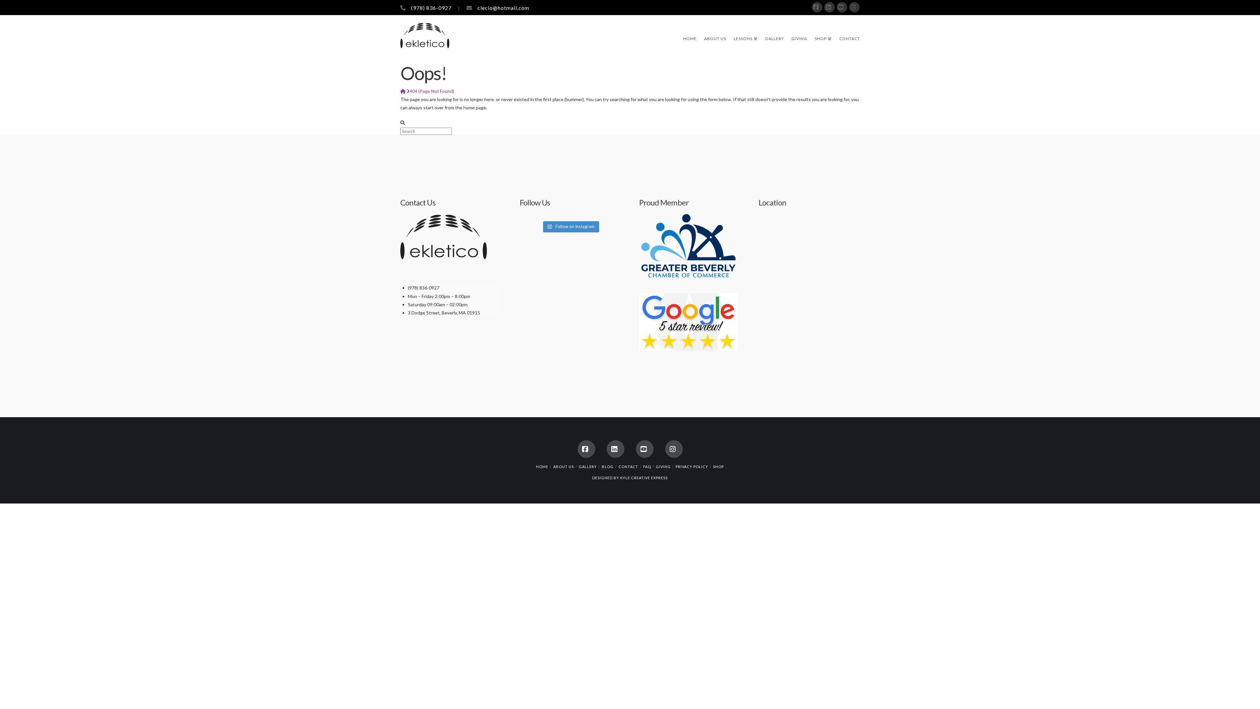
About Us (563, 466)
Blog (608, 466)
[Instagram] (854, 7)
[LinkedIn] (829, 7)
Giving (663, 466)
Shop (718, 466)
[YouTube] (842, 7)
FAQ (647, 466)
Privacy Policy (692, 466)
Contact (628, 466)
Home (542, 466)
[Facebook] (817, 7)
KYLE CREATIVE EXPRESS (644, 478)
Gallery (588, 466)
